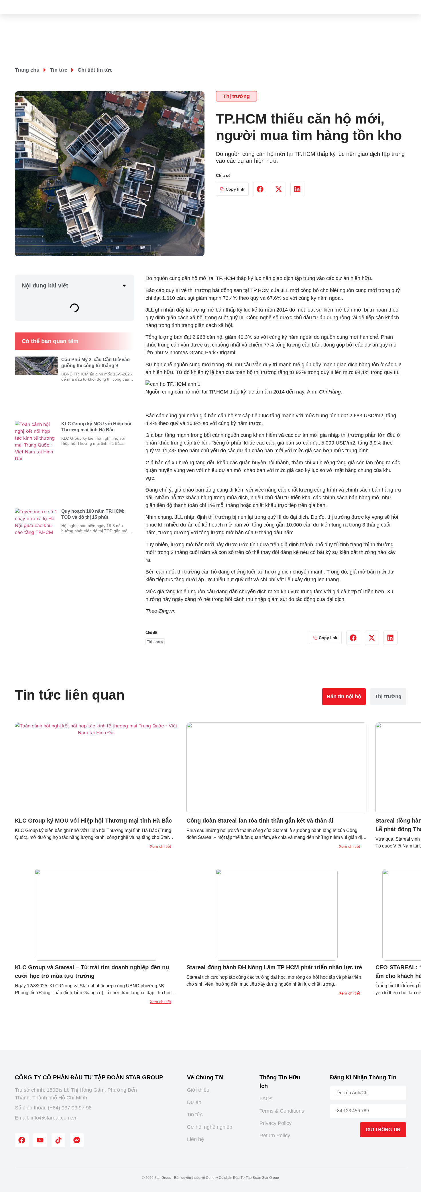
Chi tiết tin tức (95, 70)
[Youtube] (40, 1140)
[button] (260, 189)
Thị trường (236, 96)
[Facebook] (22, 1140)
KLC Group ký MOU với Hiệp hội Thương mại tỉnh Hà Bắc (93, 820)
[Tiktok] (58, 1140)
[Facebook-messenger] (77, 1140)
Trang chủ (27, 70)
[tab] (344, 696)
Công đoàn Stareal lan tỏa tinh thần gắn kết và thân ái (259, 820)
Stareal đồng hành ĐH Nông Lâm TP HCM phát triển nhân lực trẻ (274, 967)
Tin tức (58, 70)
